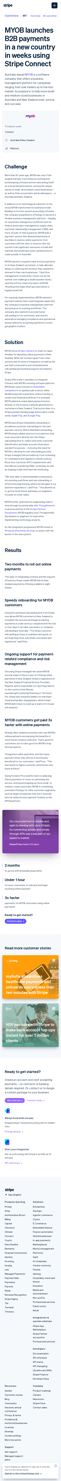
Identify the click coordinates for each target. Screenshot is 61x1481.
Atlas (7, 1210)
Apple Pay (16, 415)
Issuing (8, 1265)
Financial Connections (16, 1252)
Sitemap (9, 1431)
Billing (8, 1219)
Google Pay (34, 415)
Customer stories (14, 1394)
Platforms (38, 1252)
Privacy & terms (13, 1415)
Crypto (8, 1240)
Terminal (9, 1307)
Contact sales (14, 921)
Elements (10, 1248)
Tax (7, 1303)
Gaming (37, 1273)
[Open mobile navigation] (54, 5)
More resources (13, 1439)
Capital (8, 1223)
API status (38, 1361)
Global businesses (42, 1236)
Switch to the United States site (22, 1473)
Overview (35, 15)
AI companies (40, 1261)
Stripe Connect (26, 350)
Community (11, 1403)
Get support (11, 1451)
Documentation (41, 1353)
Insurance (38, 1285)
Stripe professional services (20, 530)
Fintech (36, 1269)
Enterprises (39, 1206)
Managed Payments (15, 1273)
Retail (36, 1310)
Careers (37, 1394)
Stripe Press (39, 1403)
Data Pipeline (11, 1244)
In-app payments (41, 1240)
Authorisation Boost (15, 1215)
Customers (12, 15)
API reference (12, 1162)
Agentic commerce (43, 1215)
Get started (13, 1100)
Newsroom (38, 1399)
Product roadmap (42, 1390)
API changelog (40, 1366)
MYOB (29, 74)
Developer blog (41, 1378)
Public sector (39, 1306)
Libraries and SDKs (42, 1370)
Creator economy (42, 1265)
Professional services (44, 1301)
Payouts (9, 1286)
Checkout (10, 1227)
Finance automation (43, 1231)
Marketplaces (40, 1244)
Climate (9, 1231)
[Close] (55, 1466)
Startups (37, 1210)
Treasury (9, 1311)
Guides (8, 1390)
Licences (9, 1427)
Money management (43, 1248)
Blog (7, 1399)
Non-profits (39, 1297)
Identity (9, 1256)
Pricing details (13, 1131)
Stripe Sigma (11, 1298)
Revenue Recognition (16, 1294)
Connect (9, 1236)
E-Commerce (39, 1223)
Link (7, 1269)
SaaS (35, 1256)
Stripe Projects (40, 1374)
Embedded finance (42, 1227)
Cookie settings (13, 1435)
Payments (10, 1282)
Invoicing (9, 1261)
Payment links (12, 1277)
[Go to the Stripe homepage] (8, 1190)
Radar (8, 1290)
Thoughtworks (47, 505)
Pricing (8, 1206)
